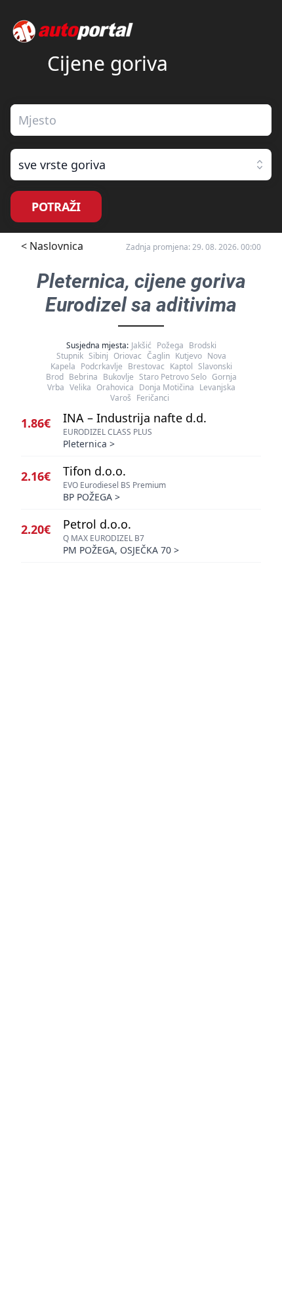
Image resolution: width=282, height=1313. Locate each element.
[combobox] (141, 120)
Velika (80, 387)
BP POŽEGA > (91, 497)
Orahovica (115, 387)
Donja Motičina (166, 387)
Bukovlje (118, 376)
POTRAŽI (56, 206)
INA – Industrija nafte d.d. (135, 418)
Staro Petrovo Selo (173, 376)
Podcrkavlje (102, 366)
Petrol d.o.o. (97, 524)
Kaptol (181, 366)
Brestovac (146, 366)
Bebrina (83, 376)
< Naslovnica (52, 246)
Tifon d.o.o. (94, 471)
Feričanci (152, 397)
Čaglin (158, 355)
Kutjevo (188, 355)
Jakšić (141, 345)
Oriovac (127, 355)
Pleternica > (89, 443)
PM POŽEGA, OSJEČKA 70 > (121, 550)
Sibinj (98, 355)
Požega (170, 345)
